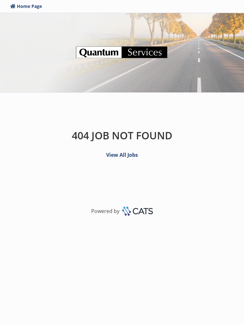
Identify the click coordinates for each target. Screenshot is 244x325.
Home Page (29, 6)
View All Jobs (122, 154)
